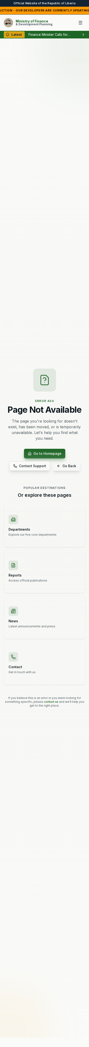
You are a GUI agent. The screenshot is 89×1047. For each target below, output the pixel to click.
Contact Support (32, 466)
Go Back (69, 466)
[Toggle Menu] (80, 22)
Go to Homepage (47, 453)
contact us (51, 701)
